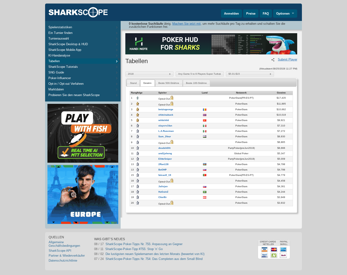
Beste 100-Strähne (196, 83)
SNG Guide (56, 72)
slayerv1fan (165, 126)
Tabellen (54, 61)
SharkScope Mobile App (64, 50)
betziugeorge (165, 109)
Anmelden (231, 13)
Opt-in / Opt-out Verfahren (66, 83)
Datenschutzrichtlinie (63, 260)
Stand (133, 83)
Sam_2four (164, 136)
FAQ (266, 13)
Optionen (283, 13)
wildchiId (163, 120)
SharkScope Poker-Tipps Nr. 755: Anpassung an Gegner (144, 244)
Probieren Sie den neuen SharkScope (74, 95)
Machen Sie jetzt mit (186, 23)
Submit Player (287, 59)
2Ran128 (163, 164)
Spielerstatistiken (60, 27)
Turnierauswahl (58, 38)
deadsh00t (164, 148)
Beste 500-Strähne (168, 83)
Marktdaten (56, 89)
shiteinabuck (165, 115)
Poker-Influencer (59, 78)
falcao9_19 (164, 175)
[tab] (133, 83)
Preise (250, 13)
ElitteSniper (165, 159)
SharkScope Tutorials (63, 67)
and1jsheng (165, 153)
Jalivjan (163, 186)
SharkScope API (60, 250)
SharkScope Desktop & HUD (68, 44)
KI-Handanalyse (59, 55)
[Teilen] (272, 59)
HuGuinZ (163, 192)
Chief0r (162, 197)
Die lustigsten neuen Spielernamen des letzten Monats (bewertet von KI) (155, 254)
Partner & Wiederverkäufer (67, 255)
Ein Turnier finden (60, 33)
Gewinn (147, 83)
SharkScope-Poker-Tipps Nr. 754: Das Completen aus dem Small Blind (154, 259)
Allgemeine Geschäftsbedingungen (64, 243)
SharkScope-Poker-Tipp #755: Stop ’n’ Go (134, 249)
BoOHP (162, 170)
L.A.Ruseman (166, 131)
